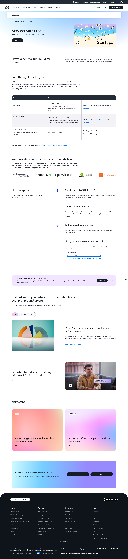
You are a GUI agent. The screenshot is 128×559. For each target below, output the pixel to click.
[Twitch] (108, 549)
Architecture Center (44, 525)
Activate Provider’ (101, 119)
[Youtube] (111, 549)
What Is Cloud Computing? (18, 515)
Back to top (62, 541)
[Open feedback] (126, 279)
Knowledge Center (98, 521)
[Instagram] (105, 549)
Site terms (20, 553)
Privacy (12, 553)
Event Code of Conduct (100, 535)
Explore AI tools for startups (73, 344)
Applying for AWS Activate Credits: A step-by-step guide (84, 256)
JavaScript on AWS (71, 531)
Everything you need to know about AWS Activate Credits (84, 258)
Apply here (86, 108)
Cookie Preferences (48, 553)
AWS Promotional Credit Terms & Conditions (54, 145)
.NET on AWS (69, 518)
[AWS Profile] (121, 2)
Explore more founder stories (21, 381)
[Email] (117, 549)
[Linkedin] (103, 549)
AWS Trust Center (43, 518)
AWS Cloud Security (16, 525)
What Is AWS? (14, 511)
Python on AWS (70, 521)
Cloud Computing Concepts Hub (20, 521)
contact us (102, 134)
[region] (64, 117)
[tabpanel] (64, 336)
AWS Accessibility (98, 528)
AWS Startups (15, 21)
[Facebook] (100, 549)
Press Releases (14, 535)
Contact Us (96, 511)
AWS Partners (42, 535)
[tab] (15, 314)
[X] (97, 549)
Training (40, 515)
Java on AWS (69, 525)
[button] (26, 7)
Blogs (12, 531)
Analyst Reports (43, 531)
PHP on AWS (69, 528)
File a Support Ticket (99, 515)
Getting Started (42, 511)
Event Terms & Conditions (101, 538)
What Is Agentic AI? (16, 518)
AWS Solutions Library (45, 521)
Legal (94, 531)
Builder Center (69, 511)
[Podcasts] (114, 549)
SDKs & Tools (69, 515)
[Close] (112, 280)
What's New (14, 528)
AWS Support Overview (100, 525)
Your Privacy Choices (31, 553)
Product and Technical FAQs (46, 528)
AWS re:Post (96, 518)
